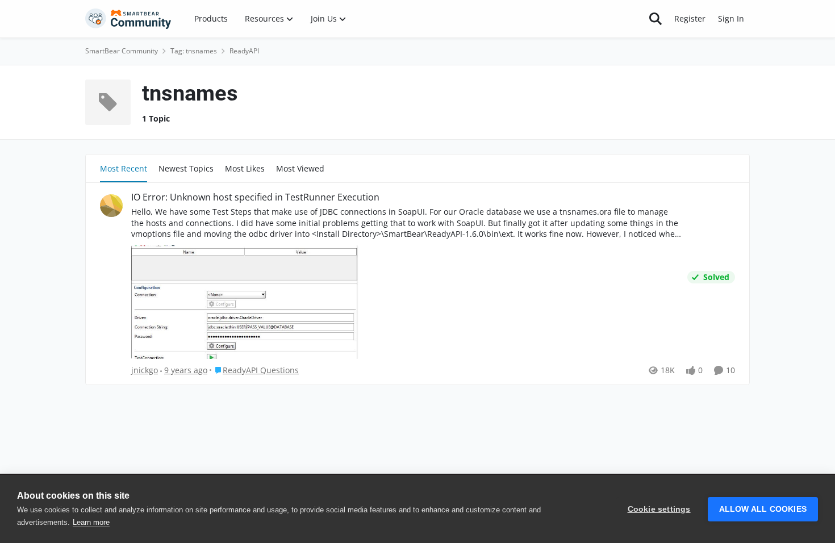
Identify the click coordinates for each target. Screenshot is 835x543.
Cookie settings (659, 509)
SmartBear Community (121, 51)
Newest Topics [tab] (186, 168)
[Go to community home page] (128, 19)
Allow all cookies (763, 509)
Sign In (731, 18)
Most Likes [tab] (245, 168)
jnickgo (144, 370)
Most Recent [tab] (123, 168)
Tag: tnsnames (193, 51)
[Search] (655, 19)
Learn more (91, 522)
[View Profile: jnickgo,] (111, 205)
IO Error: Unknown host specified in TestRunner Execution (255, 197)
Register (689, 18)
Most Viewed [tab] (300, 168)
